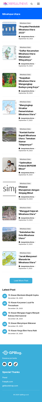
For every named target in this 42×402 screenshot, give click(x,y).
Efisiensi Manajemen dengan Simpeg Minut (29, 190)
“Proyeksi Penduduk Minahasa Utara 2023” (29, 29)
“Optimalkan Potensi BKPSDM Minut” (27, 165)
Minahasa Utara (25, 23)
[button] (31, 4)
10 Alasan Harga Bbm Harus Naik (22, 330)
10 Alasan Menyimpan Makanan (22, 323)
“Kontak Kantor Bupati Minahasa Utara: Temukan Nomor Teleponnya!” (27, 138)
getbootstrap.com (10, 386)
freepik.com (7, 381)
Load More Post (21, 280)
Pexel (4, 377)
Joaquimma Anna (27, 36)
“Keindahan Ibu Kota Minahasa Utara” (27, 235)
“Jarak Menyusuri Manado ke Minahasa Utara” (28, 259)
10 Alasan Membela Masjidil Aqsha (23, 295)
